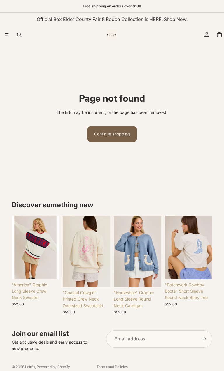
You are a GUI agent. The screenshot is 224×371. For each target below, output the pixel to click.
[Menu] (6, 34)
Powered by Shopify (53, 367)
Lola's (30, 367)
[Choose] (50, 270)
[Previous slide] (18, 247)
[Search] (19, 34)
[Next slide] (52, 247)
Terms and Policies (112, 367)
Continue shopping (112, 133)
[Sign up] (203, 339)
